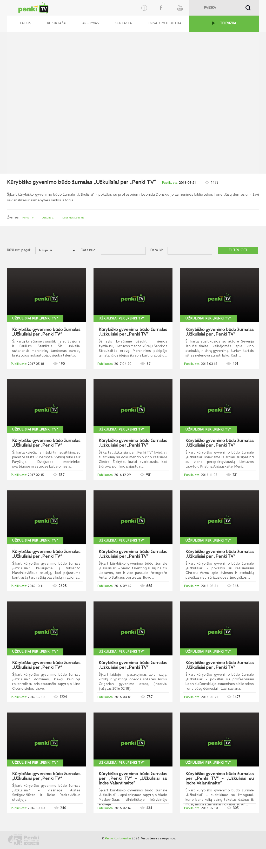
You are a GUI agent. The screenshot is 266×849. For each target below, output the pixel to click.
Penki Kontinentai (118, 838)
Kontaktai (123, 23)
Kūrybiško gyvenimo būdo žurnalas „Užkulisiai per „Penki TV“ (46, 332)
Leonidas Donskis (73, 217)
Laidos (25, 23)
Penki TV (28, 217)
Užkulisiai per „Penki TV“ (35, 318)
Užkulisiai (48, 217)
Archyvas (90, 23)
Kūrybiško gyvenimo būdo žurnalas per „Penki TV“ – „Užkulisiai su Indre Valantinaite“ (133, 779)
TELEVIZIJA (228, 23)
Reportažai (56, 23)
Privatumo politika (165, 23)
